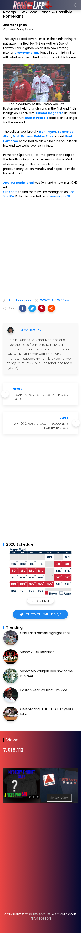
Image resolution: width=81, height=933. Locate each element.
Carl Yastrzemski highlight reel (45, 633)
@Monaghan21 (59, 196)
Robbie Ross (43, 136)
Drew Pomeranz (27, 53)
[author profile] (10, 330)
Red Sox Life (41, 914)
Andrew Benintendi (18, 183)
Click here (10, 192)
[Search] (76, 5)
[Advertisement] (40, 249)
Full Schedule (40, 601)
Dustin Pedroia (36, 118)
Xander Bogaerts (49, 113)
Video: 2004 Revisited (37, 652)
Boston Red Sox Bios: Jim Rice (43, 690)
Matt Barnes (23, 136)
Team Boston (40, 918)
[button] (22, 308)
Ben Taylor (47, 132)
